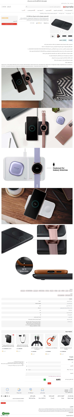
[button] (72, 344)
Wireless (63, 290)
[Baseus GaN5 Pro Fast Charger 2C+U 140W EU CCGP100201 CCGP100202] (8, 339)
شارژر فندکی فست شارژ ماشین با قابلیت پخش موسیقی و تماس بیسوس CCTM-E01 (22, 346)
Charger (56, 290)
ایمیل (71, 366)
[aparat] (1, 396)
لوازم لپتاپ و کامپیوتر (57, 10)
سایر (23, 10)
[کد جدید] (45, 380)
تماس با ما (52, 398)
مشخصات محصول (62, 40)
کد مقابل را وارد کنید (68, 379)
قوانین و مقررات (51, 396)
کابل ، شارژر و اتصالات (61, 13)
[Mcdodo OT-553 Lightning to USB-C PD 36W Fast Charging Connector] (51, 340)
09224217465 (66, 390)
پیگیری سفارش (32, 396)
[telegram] (9, 396)
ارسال (49, 383)
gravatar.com (9, 363)
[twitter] (3, 396)
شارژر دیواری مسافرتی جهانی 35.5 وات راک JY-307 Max (66, 348)
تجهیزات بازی (40, 10)
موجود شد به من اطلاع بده (9, 23)
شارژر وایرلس (36, 290)
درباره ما (62, 398)
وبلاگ (68, 3)
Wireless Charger (41, 290)
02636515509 (66, 391)
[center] (27, 7)
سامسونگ (45, 23)
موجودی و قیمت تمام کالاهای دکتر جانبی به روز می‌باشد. (37, 1)
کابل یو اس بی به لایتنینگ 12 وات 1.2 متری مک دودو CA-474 (37, 348)
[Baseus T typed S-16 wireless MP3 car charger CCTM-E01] (22, 339)
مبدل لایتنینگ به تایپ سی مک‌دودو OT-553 (51, 347)
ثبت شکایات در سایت (42, 398)
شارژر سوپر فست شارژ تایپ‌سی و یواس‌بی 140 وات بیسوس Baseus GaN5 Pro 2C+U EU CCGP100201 (8, 346)
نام (72, 362)
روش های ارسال (70, 396)
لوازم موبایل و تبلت (68, 10)
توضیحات (70, 40)
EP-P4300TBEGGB (29, 290)
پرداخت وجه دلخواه (64, 3)
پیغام (71, 373)
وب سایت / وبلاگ (70, 369)
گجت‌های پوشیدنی (31, 10)
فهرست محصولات (70, 398)
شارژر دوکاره (23, 290)
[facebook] (5, 396)
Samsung (47, 290)
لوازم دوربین (48, 10)
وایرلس (67, 290)
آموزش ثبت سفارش (61, 396)
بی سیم (70, 290)
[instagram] (7, 396)
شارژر (59, 290)
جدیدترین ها (71, 3)
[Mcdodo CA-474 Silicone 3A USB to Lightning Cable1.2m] (37, 340)
